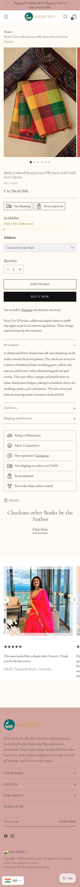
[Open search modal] (65, 16)
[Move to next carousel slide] (74, 599)
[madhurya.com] (40, 16)
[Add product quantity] (20, 269)
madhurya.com (33, 858)
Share (14, 500)
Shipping (26, 310)
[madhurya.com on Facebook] (6, 837)
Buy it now (40, 296)
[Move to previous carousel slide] (5, 599)
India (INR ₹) (16, 852)
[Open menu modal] (6, 16)
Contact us (42, 455)
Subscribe (67, 821)
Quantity (10, 260)
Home (8, 32)
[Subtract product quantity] (7, 269)
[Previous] (6, 5)
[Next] (73, 5)
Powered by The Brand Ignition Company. (27, 867)
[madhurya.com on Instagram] (12, 837)
